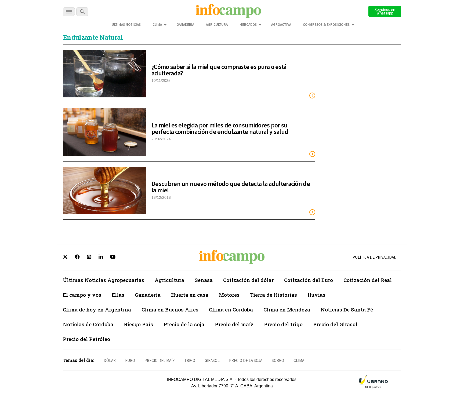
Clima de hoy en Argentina (97, 309)
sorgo (278, 360)
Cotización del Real (367, 280)
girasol (212, 360)
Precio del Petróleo (86, 339)
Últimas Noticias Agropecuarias (103, 280)
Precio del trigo (283, 324)
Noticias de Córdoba (88, 324)
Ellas (118, 294)
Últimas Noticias (126, 24)
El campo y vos (82, 294)
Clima (157, 24)
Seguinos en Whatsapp (385, 11)
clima (298, 360)
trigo (189, 360)
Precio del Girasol (335, 324)
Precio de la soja (184, 324)
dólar (110, 360)
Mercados (248, 24)
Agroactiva (281, 24)
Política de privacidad (375, 257)
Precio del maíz (234, 324)
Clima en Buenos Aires (170, 309)
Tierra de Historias (273, 294)
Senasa (204, 280)
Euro (130, 360)
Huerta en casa (189, 294)
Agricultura (217, 24)
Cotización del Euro (308, 280)
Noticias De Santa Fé (347, 309)
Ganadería (185, 24)
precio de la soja (245, 360)
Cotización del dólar (248, 280)
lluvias (316, 294)
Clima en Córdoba (231, 309)
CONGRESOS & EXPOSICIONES (326, 24)
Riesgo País (138, 324)
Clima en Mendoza (286, 309)
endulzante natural (93, 37)
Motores (229, 294)
